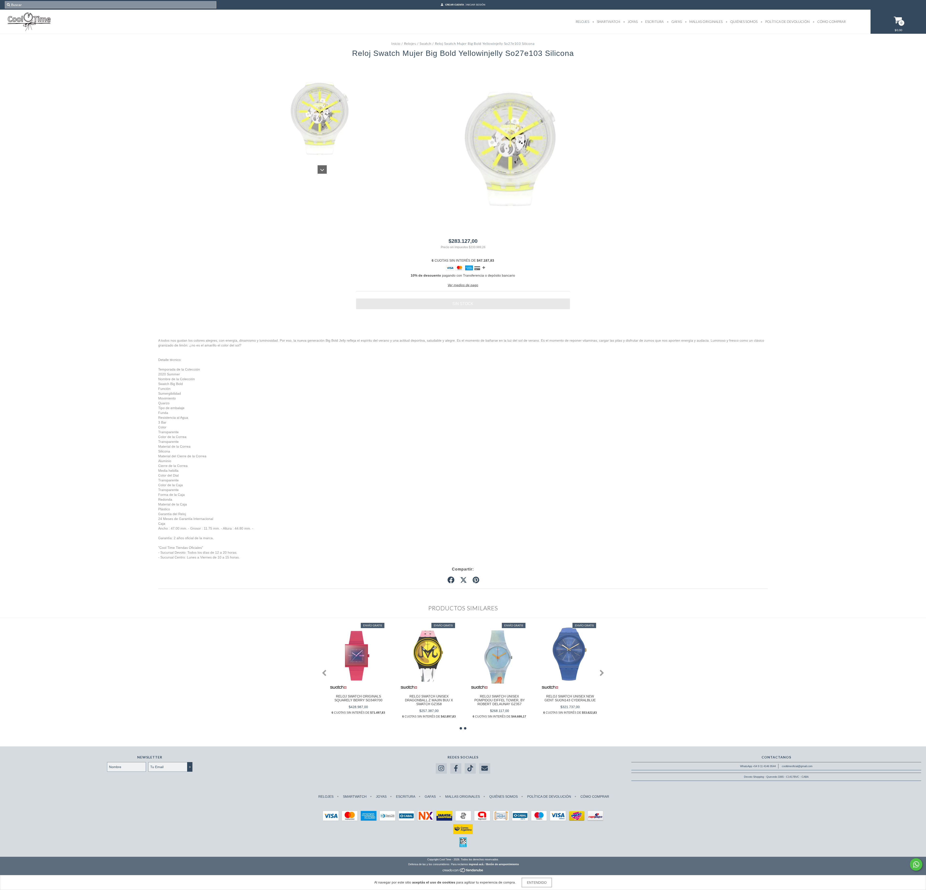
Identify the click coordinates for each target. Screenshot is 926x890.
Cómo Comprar (831, 22)
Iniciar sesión (475, 4)
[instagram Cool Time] (441, 768)
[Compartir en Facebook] (451, 580)
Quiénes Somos (743, 22)
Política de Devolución (787, 22)
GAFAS (676, 22)
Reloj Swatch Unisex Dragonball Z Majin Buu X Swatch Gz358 (429, 700)
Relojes (410, 43)
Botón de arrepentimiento (502, 864)
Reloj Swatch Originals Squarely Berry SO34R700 (358, 698)
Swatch (425, 43)
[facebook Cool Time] (455, 768)
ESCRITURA (654, 22)
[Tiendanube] (463, 871)
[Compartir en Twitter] (463, 580)
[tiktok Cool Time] (470, 768)
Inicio (396, 43)
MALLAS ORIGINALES (705, 22)
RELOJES (582, 22)
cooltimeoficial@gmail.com (797, 766)
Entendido (537, 882)
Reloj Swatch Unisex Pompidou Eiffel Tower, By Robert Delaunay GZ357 (499, 700)
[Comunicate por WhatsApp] (916, 864)
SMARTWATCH (608, 22)
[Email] (484, 768)
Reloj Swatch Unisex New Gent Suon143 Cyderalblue (570, 698)
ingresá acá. (476, 864)
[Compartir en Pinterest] (476, 580)
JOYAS (632, 22)
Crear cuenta (454, 4)
